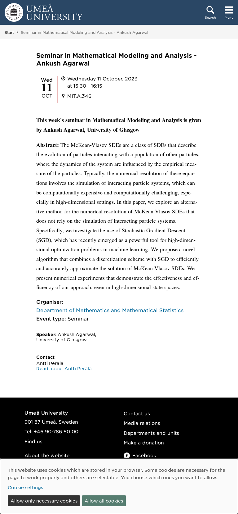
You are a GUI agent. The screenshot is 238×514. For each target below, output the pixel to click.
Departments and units (151, 433)
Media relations (142, 423)
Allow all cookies (104, 500)
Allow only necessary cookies (44, 500)
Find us (33, 441)
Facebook (144, 455)
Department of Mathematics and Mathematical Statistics (109, 310)
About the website (46, 455)
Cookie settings (25, 487)
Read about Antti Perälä (64, 368)
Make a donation (144, 442)
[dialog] (119, 486)
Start (9, 32)
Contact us (137, 413)
